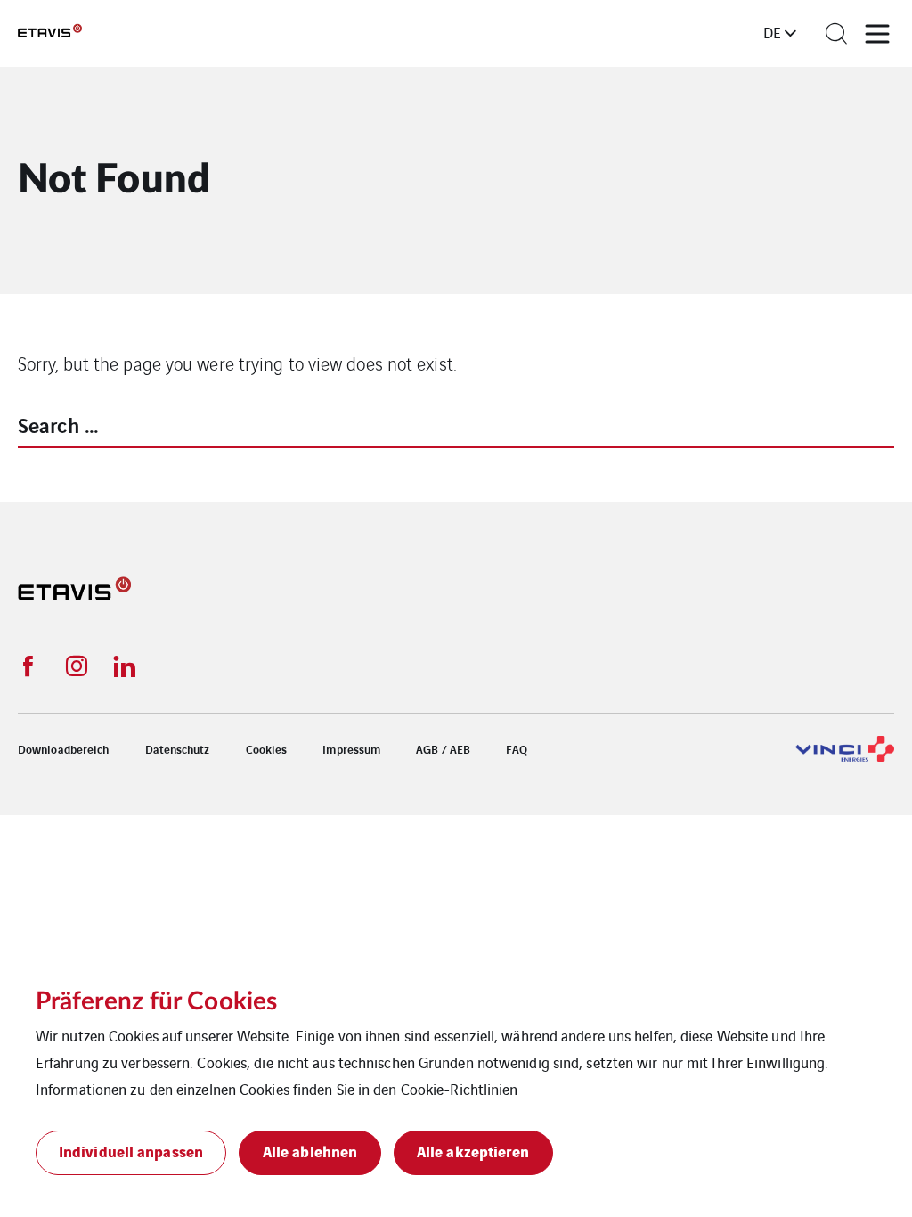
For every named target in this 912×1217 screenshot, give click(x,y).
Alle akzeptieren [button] (473, 1150)
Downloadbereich (64, 749)
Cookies (267, 749)
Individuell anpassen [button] (131, 1150)
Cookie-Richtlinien (459, 1088)
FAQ (516, 749)
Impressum (351, 749)
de (772, 32)
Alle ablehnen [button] (310, 1150)
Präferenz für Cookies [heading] (156, 1001)
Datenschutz (177, 749)
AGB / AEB (443, 749)
